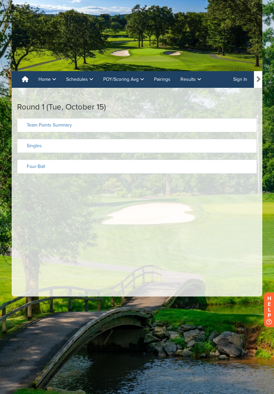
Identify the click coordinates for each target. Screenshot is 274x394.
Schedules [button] (77, 79)
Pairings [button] (162, 79)
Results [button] (188, 79)
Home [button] (45, 79)
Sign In (240, 79)
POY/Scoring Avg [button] (121, 79)
